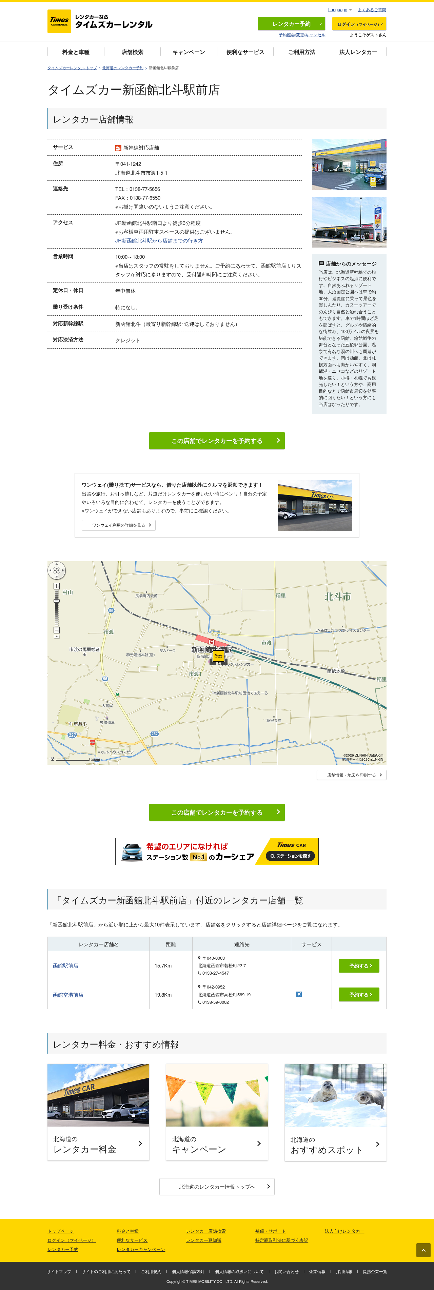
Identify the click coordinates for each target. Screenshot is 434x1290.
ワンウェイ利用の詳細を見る (118, 525)
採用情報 (344, 1271)
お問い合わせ (286, 1271)
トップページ (60, 1231)
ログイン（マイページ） (71, 1240)
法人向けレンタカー (344, 1231)
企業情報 (317, 1271)
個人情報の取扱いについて (239, 1271)
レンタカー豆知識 (203, 1240)
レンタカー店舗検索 (206, 1231)
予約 (292, 23)
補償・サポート (270, 1231)
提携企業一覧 (375, 1271)
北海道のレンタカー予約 (122, 67)
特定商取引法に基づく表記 (281, 1240)
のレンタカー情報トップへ (217, 1186)
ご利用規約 (151, 1271)
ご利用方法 (301, 52)
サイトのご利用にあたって (106, 1271)
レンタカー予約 (62, 1249)
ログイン (359, 24)
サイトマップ (59, 1271)
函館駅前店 (65, 965)
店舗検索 (132, 52)
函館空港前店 (68, 994)
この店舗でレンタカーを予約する (217, 440)
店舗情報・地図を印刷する (351, 775)
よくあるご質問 (372, 9)
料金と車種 (76, 52)
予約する (359, 965)
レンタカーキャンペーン (141, 1249)
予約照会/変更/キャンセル (302, 34)
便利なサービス (245, 52)
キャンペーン (189, 52)
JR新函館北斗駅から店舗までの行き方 (159, 240)
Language (337, 9)
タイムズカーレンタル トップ (72, 67)
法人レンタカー (358, 52)
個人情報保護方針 (188, 1271)
